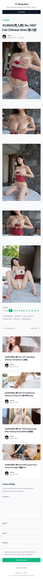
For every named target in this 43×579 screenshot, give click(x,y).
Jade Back (17, 316)
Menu (23, 12)
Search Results (21, 568)
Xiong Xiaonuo (26, 319)
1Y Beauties (21, 4)
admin (10, 35)
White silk (17, 319)
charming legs (7, 316)
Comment (6, 496)
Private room (7, 319)
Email (4, 533)
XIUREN (5, 20)
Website (5, 543)
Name (5, 523)
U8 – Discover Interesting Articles (21, 575)
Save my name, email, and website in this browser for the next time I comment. (20, 553)
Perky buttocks (28, 316)
